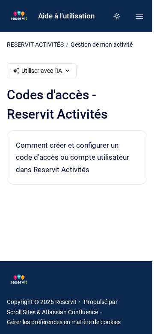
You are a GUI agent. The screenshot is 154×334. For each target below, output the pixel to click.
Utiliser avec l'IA (41, 70)
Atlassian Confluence (70, 312)
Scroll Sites (21, 312)
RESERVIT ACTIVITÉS (35, 44)
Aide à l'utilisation (66, 16)
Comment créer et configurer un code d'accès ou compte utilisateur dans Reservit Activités (72, 157)
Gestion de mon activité (102, 44)
